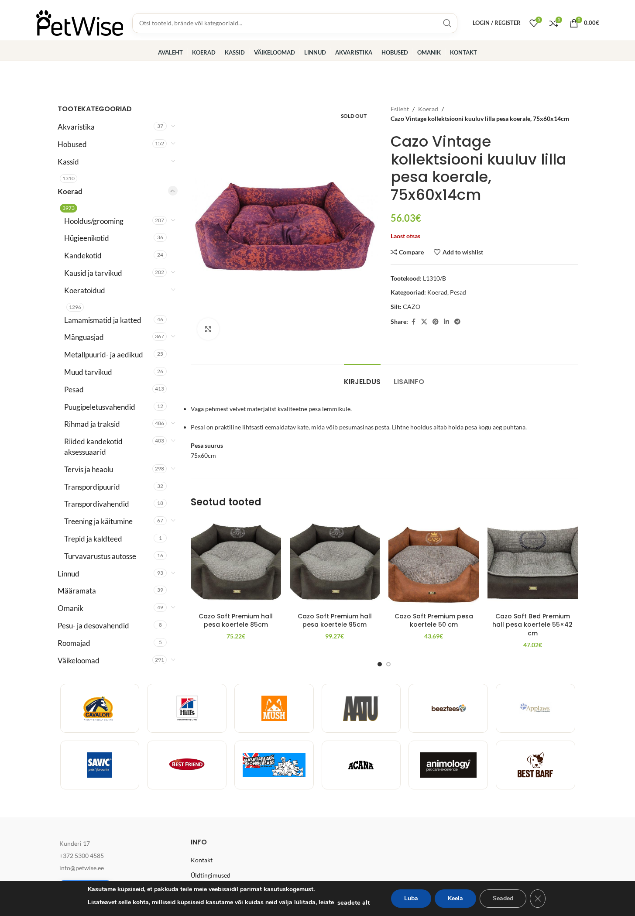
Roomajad (74, 643)
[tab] (362, 377)
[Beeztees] (448, 708)
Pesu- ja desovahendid (93, 625)
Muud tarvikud (88, 372)
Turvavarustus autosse (100, 556)
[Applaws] (535, 708)
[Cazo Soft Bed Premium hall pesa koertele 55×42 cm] (532, 563)
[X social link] (424, 322)
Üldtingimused (210, 875)
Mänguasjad (84, 337)
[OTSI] (447, 23)
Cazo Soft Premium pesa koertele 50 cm (434, 620)
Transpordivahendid (96, 503)
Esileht (400, 109)
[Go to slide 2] (388, 664)
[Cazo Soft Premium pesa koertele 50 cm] (433, 563)
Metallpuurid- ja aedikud (103, 354)
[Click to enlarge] (208, 329)
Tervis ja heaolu (88, 469)
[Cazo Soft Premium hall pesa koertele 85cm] (236, 563)
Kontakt (202, 860)
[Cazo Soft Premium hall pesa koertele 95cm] (335, 563)
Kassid (68, 161)
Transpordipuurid (92, 486)
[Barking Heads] (274, 765)
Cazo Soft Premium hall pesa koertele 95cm (335, 620)
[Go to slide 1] (380, 664)
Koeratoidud (84, 290)
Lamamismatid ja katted (102, 320)
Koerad (70, 191)
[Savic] (100, 765)
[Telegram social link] (457, 322)
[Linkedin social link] (446, 322)
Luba (411, 898)
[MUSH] (274, 708)
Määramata (77, 590)
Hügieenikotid (86, 238)
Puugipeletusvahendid (99, 407)
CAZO (411, 306)
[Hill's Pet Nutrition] (187, 708)
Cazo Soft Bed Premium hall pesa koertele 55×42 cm (532, 625)
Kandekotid (83, 255)
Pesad (74, 389)
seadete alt (353, 902)
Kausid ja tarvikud (93, 273)
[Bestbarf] (535, 765)
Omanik (70, 608)
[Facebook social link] (413, 322)
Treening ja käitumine (98, 521)
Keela (455, 898)
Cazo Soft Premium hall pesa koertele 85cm (236, 620)
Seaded (503, 898)
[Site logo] (80, 22)
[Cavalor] (100, 708)
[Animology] (448, 765)
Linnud (68, 573)
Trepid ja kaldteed (93, 538)
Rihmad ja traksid (92, 424)
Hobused (72, 144)
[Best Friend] (187, 765)
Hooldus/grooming (94, 221)
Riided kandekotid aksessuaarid (93, 446)
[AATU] (361, 708)
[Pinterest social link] (435, 322)
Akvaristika (76, 126)
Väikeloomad (79, 660)
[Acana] (361, 765)
